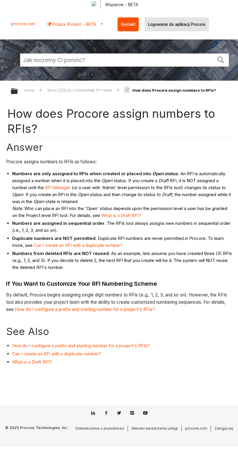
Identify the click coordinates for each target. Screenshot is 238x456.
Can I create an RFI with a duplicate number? (78, 245)
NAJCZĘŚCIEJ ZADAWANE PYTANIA (80, 90)
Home (30, 90)
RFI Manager (58, 187)
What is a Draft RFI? (121, 215)
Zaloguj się (223, 428)
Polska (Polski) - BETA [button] (73, 24)
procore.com (23, 23)
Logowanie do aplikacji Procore (176, 24)
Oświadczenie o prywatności (99, 428)
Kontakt (128, 24)
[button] (221, 59)
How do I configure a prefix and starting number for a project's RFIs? (85, 309)
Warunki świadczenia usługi (154, 428)
